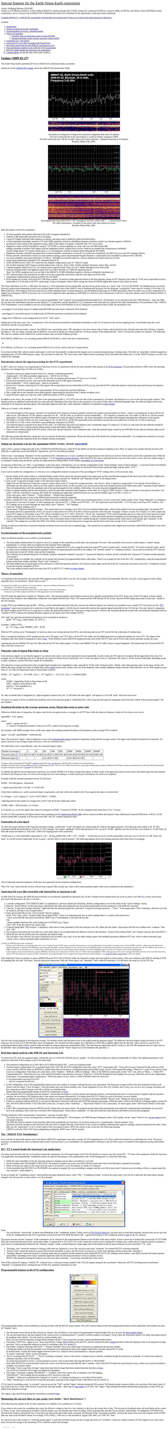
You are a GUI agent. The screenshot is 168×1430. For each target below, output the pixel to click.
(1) (17, 755)
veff (64, 1342)
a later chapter (109, 404)
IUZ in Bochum (115, 367)
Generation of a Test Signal (92, 460)
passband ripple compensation (116, 954)
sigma (52, 667)
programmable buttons (61, 739)
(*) (96, 579)
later (84, 525)
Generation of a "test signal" (18, 41)
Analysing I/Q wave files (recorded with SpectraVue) (28, 43)
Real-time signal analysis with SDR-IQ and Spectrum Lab (30, 45)
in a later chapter (77, 568)
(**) (109, 579)
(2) (17, 758)
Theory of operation (14, 34)
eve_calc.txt (52, 763)
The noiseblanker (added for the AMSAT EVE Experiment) (31, 48)
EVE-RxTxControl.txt (99, 1232)
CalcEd (35, 763)
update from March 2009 (71, 814)
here (136, 516)
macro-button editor (133, 1332)
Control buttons (12, 52)
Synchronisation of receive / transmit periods (24, 31)
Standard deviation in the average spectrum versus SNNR (35, 38)
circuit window (155, 1117)
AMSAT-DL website (24, 68)
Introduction (11, 26)
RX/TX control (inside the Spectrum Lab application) (28, 50)
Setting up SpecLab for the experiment (22, 29)
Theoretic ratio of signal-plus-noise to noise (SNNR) (33, 36)
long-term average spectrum (67, 458)
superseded (80, 443)
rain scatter (79, 1387)
